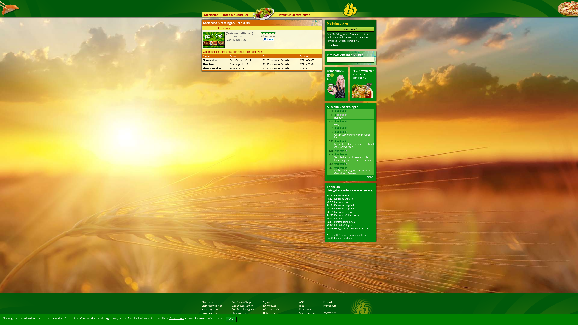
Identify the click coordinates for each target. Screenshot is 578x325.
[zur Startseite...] (349, 10)
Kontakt (327, 302)
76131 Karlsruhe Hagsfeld (340, 205)
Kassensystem (210, 309)
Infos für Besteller (235, 15)
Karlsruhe (334, 187)
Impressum (330, 305)
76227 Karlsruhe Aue (338, 195)
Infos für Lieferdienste (294, 15)
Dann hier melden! (342, 238)
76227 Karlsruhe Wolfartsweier (343, 215)
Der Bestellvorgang (243, 309)
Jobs (301, 305)
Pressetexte (306, 309)
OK (231, 319)
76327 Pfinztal (334, 218)
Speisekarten (307, 313)
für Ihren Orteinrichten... (363, 74)
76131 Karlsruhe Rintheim (340, 211)
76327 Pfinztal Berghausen (341, 221)
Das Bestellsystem (242, 305)
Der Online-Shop (241, 302)
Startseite (211, 15)
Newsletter (269, 305)
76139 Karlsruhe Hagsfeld (340, 208)
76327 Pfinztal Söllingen (339, 225)
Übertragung (239, 313)
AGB (301, 302)
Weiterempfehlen (273, 309)
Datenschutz (176, 318)
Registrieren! (334, 45)
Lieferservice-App (212, 305)
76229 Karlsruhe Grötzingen (341, 201)
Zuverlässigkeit (210, 313)
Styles (266, 302)
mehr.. (370, 177)
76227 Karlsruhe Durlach (340, 198)
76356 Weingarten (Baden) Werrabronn (347, 228)
